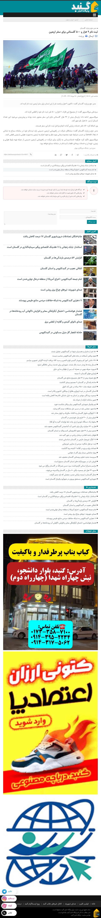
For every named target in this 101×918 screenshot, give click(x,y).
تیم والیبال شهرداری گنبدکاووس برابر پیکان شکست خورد (75, 404)
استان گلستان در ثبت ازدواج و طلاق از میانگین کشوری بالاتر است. (71, 391)
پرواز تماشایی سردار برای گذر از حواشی (82, 452)
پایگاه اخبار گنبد (76, 915)
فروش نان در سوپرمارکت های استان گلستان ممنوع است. (75, 461)
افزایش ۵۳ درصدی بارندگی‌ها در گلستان (63, 258)
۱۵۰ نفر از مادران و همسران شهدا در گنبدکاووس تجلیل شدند (73, 351)
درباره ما (18, 904)
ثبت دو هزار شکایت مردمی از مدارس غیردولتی (79, 444)
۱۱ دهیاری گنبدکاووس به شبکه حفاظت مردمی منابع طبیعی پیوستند (50, 300)
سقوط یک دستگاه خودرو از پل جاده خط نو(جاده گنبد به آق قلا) (73, 422)
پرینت (82, 36)
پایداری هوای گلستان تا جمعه (85, 373)
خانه (93, 904)
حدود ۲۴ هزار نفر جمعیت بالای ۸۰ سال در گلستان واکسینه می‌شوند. (71, 470)
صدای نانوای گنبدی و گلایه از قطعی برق (63, 322)
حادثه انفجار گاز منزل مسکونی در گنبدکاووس (60, 332)
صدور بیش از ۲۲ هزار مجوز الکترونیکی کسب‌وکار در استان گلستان (72, 430)
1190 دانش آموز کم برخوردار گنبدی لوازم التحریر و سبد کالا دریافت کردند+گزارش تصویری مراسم (61, 360)
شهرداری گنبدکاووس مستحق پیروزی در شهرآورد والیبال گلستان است (71, 479)
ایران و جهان (70, 19)
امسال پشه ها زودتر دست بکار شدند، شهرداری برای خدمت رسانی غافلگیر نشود (66, 364)
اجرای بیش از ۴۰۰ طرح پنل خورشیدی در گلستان (78, 417)
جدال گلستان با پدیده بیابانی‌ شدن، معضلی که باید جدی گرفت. (72, 474)
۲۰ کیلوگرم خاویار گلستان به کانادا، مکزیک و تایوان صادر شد (73, 413)
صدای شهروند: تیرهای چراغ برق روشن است (80, 173)
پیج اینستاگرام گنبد (32, 904)
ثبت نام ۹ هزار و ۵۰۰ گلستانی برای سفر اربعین (73, 32)
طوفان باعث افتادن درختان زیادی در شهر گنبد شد (77, 435)
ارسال (91, 36)
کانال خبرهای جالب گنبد (52, 904)
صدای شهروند (70, 904)
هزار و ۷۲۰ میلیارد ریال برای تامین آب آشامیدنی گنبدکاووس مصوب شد (70, 426)
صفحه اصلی (89, 19)
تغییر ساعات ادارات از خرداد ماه (84, 400)
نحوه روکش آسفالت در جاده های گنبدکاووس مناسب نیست (74, 356)
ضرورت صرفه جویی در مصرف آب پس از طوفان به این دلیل (74, 369)
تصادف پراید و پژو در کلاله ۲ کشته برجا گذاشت (79, 448)
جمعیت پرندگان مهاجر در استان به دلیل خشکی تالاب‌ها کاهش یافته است (69, 395)
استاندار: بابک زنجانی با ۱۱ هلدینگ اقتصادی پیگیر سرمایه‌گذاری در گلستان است (68, 165)
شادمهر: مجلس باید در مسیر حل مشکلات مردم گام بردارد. (74, 408)
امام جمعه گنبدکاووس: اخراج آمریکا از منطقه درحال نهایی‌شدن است (72, 169)
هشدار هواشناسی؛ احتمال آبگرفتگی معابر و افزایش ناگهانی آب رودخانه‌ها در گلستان (45, 313)
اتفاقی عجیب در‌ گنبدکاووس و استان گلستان (61, 268)
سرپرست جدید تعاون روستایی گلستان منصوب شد (77, 457)
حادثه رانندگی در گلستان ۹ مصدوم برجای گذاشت (78, 382)
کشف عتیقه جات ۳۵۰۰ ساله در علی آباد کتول (79, 386)
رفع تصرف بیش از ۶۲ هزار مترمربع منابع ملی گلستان (76, 378)
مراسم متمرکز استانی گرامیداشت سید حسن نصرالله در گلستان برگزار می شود (67, 465)
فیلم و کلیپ (84, 904)
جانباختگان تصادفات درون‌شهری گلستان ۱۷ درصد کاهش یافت (52, 236)
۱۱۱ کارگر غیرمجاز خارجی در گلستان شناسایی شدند (77, 439)
